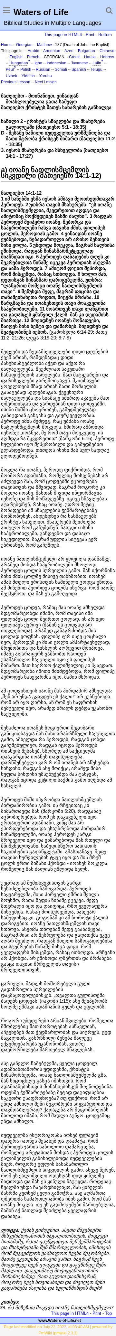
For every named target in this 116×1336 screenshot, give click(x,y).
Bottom (105, 34)
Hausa (90, 57)
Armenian (51, 51)
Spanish (79, 69)
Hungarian (18, 63)
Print (90, 34)
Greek (74, 57)
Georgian (24, 44)
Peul (10, 69)
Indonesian (56, 63)
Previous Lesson (15, 82)
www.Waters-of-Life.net (59, 1320)
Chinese (107, 51)
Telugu (96, 69)
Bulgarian (86, 51)
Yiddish (28, 76)
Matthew (44, 44)
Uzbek (11, 76)
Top (108, 1313)
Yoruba (45, 76)
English (16, 57)
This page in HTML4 (63, 34)
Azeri (68, 51)
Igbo (38, 63)
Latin (96, 63)
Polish (25, 69)
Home (6, 44)
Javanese (79, 63)
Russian (43, 69)
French (33, 57)
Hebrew (107, 57)
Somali (61, 69)
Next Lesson (46, 82)
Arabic (33, 51)
